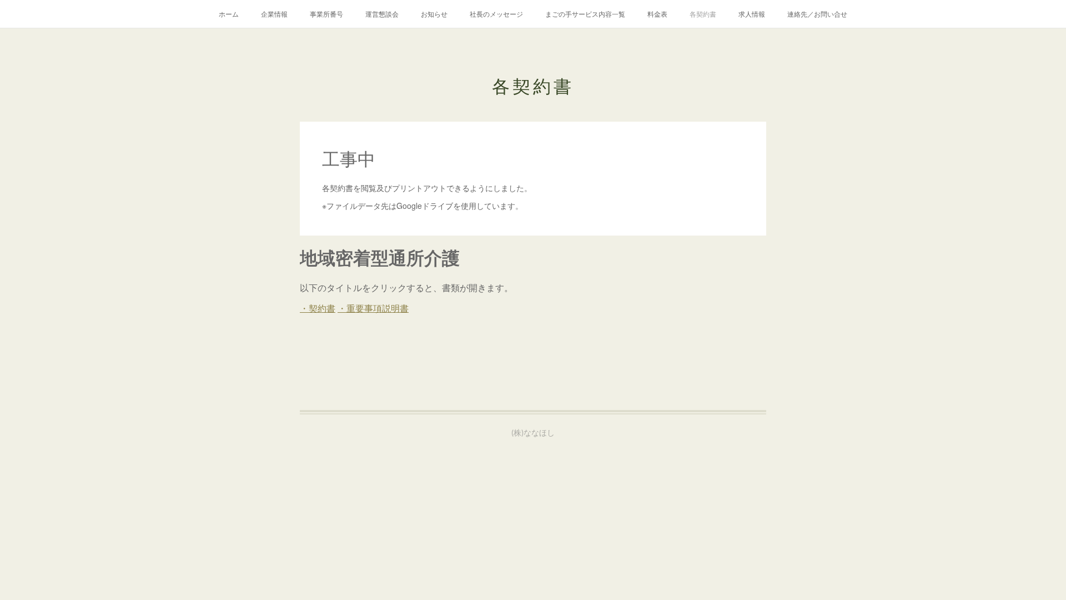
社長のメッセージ (496, 13)
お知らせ (434, 13)
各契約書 (703, 13)
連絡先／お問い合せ (817, 13)
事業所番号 (326, 13)
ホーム (229, 13)
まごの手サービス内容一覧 (585, 13)
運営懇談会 (382, 13)
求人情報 (751, 13)
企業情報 (274, 13)
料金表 (657, 13)
